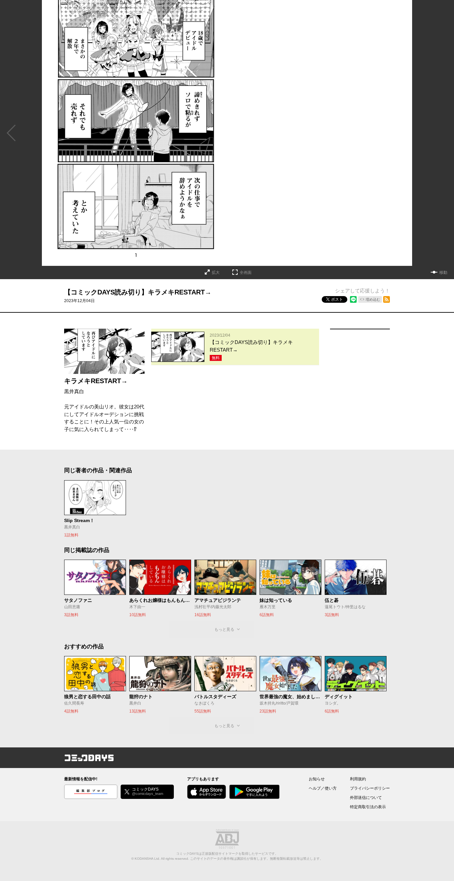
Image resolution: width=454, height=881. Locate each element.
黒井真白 (74, 391)
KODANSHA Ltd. (147, 858)
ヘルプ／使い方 (323, 788)
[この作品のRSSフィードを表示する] (386, 299)
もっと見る (224, 629)
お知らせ (317, 779)
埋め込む (373, 299)
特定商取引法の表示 (368, 807)
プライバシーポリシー (370, 788)
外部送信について (366, 797)
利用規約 (358, 779)
